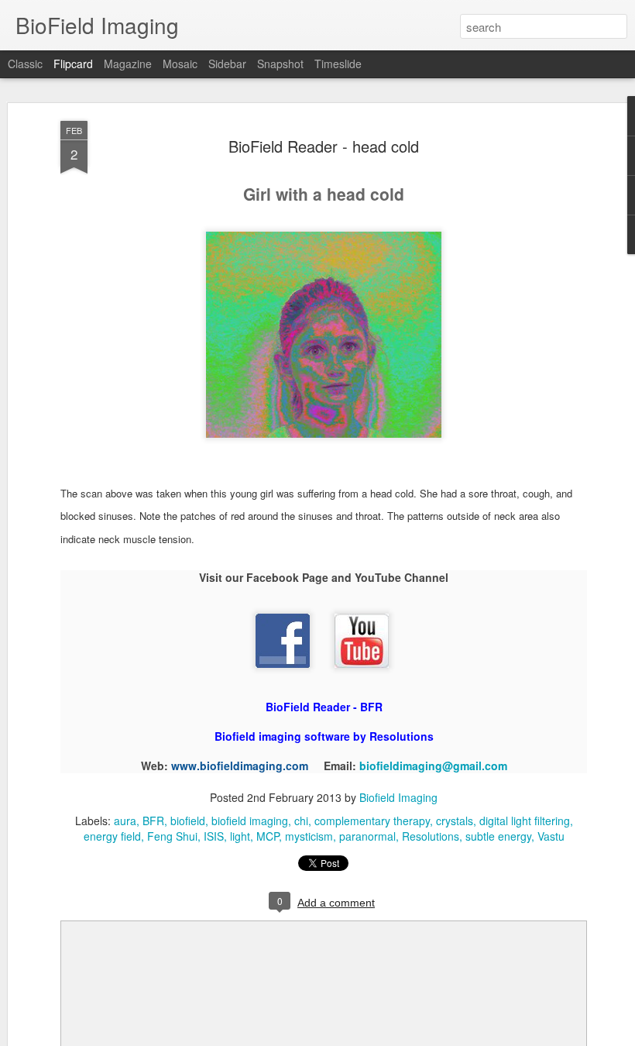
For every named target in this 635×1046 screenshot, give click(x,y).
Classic (25, 63)
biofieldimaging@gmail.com (433, 765)
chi (301, 820)
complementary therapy (372, 820)
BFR (153, 820)
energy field (112, 836)
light (240, 836)
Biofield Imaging (398, 797)
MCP (267, 836)
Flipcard (73, 63)
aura (125, 820)
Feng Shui (172, 836)
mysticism (309, 836)
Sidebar (227, 63)
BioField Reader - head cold (323, 146)
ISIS (214, 836)
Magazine (128, 63)
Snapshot (280, 63)
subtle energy (498, 836)
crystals (454, 820)
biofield (187, 820)
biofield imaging (249, 820)
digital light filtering (524, 820)
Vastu (551, 836)
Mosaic (180, 63)
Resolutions (430, 836)
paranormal (367, 836)
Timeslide (338, 63)
